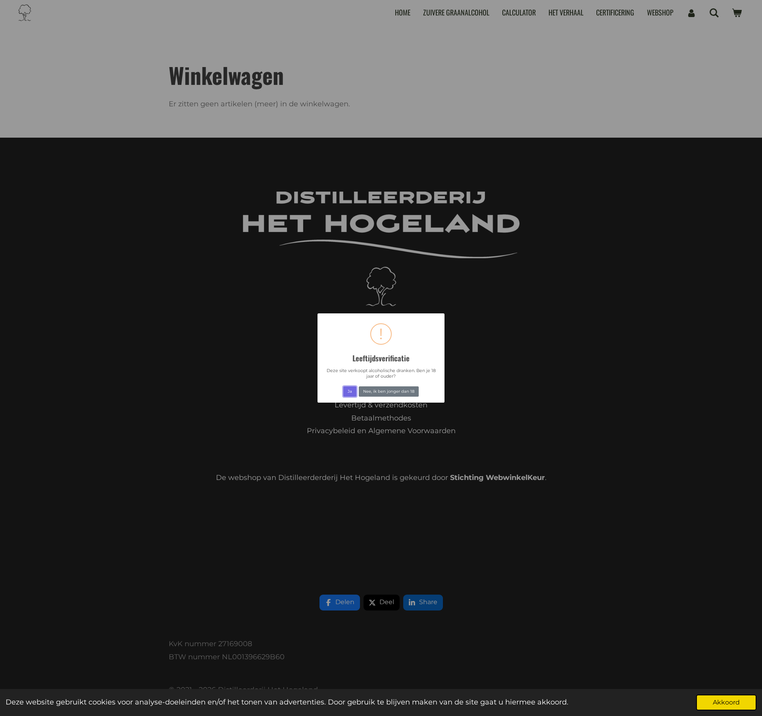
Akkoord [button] (726, 702)
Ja (350, 391)
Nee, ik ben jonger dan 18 (388, 391)
